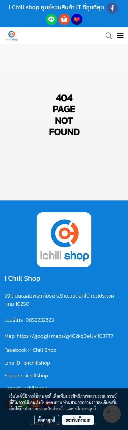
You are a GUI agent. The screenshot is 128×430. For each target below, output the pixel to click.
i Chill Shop (43, 350)
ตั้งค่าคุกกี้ (46, 420)
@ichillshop (37, 363)
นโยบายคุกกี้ (85, 408)
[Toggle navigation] (120, 35)
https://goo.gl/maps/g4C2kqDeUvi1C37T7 (65, 336)
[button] (107, 35)
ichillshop (37, 375)
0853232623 (39, 320)
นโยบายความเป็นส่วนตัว (44, 408)
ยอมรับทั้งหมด (77, 420)
